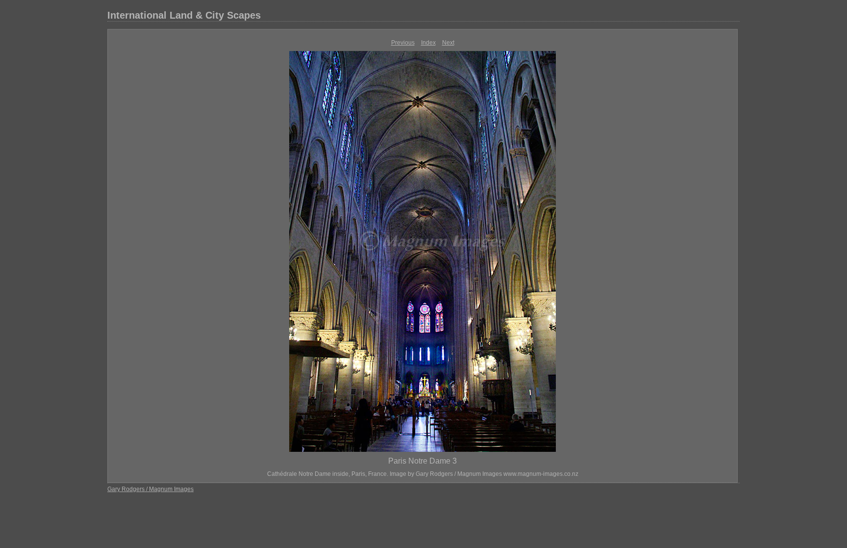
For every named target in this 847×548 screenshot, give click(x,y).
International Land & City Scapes (184, 15)
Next (448, 42)
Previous (403, 42)
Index (428, 42)
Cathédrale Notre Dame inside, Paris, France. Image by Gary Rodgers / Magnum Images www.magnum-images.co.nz (422, 473)
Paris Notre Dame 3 (422, 461)
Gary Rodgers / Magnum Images (150, 489)
